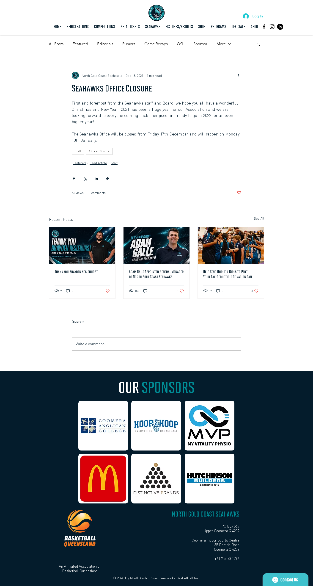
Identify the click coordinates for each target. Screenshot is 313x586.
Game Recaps (156, 43)
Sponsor (200, 43)
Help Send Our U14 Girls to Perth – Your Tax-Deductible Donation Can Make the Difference (227, 275)
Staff (78, 151)
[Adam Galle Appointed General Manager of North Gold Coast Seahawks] (157, 245)
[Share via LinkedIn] (96, 178)
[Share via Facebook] (74, 178)
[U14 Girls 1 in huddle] (231, 245)
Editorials (105, 43)
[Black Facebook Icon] (264, 27)
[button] (104, 26)
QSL (180, 43)
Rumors (128, 43)
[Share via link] (107, 178)
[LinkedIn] (280, 27)
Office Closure (99, 151)
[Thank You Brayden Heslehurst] (82, 245)
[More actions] (238, 75)
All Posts (56, 43)
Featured (80, 43)
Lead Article (98, 163)
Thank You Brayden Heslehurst (76, 272)
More (221, 43)
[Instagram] (272, 27)
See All (259, 218)
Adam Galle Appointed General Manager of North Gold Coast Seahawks (156, 274)
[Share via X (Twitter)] (85, 178)
